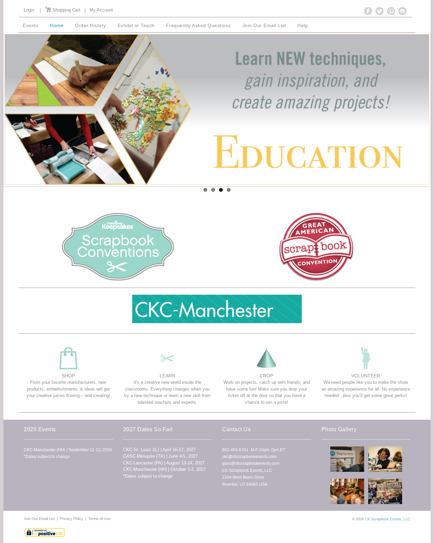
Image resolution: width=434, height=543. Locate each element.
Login (29, 10)
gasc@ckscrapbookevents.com (250, 463)
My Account (101, 10)
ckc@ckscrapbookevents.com (249, 456)
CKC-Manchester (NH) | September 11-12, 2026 (68, 449)
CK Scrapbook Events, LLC (387, 519)
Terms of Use (99, 519)
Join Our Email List (40, 519)
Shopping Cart (65, 10)
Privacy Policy (71, 519)
